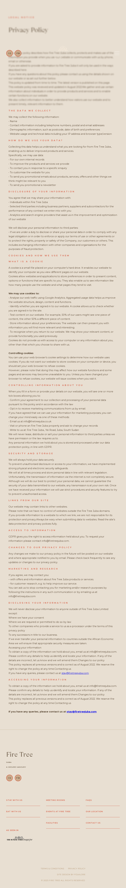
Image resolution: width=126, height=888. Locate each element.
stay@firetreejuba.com (75, 673)
